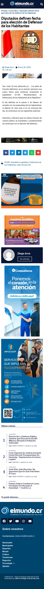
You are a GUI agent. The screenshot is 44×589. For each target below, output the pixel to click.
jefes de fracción (24, 165)
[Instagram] (23, 521)
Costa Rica (13, 11)
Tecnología (7, 563)
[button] (2, 4)
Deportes (6, 549)
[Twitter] (10, 521)
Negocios (6, 560)
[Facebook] (4, 521)
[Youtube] (17, 521)
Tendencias (7, 557)
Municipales (7, 546)
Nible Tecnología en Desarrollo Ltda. (27, 578)
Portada (4, 11)
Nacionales (7, 543)
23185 (7, 162)
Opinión (5, 566)
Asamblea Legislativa (20, 162)
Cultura (5, 554)
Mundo (5, 551)
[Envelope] (30, 521)
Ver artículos (25, 259)
